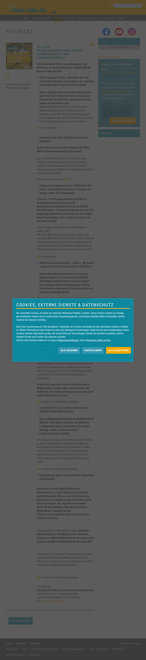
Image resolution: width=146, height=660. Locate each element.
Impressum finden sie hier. (98, 340)
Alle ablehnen (69, 350)
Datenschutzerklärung (68, 340)
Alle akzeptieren (118, 350)
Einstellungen (93, 350)
